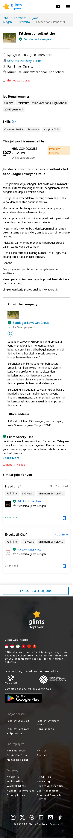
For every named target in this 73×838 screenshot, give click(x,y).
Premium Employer (54, 150)
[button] (58, 6)
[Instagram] (13, 817)
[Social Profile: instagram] (10, 333)
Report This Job (15, 464)
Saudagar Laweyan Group (42, 39)
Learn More (11, 458)
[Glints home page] (12, 6)
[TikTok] (60, 817)
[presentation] (12, 6)
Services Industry (19, 61)
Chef (39, 61)
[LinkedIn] (41, 817)
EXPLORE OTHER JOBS (35, 591)
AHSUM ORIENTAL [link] (29, 549)
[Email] (50, 817)
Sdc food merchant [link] (30, 501)
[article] (36, 502)
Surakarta (24, 22)
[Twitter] (22, 817)
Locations (20, 18)
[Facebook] (32, 817)
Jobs (5, 18)
